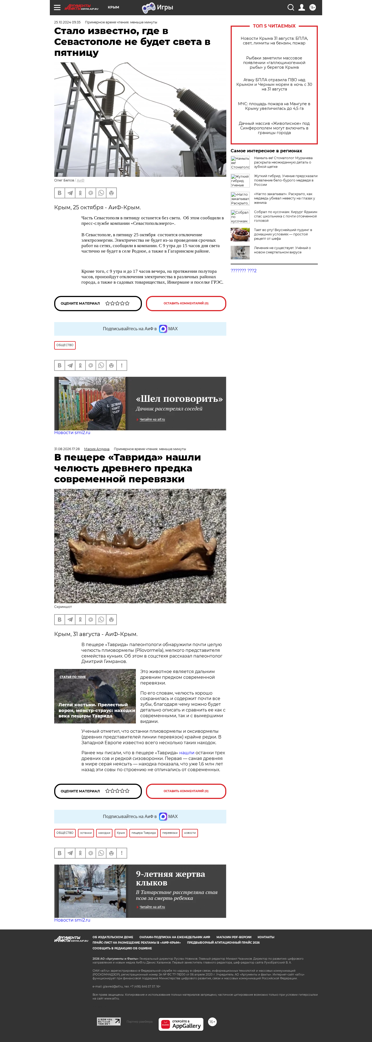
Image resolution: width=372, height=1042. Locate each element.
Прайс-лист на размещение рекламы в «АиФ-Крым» (137, 942)
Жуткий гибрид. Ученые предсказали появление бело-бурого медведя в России (286, 180)
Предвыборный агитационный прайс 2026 (223, 942)
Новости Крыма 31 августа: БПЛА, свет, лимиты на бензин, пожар (274, 41)
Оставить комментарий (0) (186, 303)
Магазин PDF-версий (234, 937)
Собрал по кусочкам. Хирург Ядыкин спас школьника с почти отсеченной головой (285, 216)
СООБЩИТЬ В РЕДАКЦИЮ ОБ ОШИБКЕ (122, 948)
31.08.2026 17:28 (67, 449)
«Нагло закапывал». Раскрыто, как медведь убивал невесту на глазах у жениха (284, 198)
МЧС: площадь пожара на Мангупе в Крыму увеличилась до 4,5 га (274, 106)
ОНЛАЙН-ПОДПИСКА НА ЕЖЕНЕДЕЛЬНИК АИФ (174, 937)
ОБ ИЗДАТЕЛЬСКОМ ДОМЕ (113, 937)
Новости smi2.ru (72, 432)
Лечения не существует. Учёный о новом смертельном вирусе (282, 250)
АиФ (80, 180)
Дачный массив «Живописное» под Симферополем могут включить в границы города (274, 128)
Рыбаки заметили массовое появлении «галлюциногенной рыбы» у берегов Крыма (274, 63)
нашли (187, 752)
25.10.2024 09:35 (67, 22)
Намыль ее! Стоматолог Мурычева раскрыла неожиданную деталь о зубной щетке (283, 162)
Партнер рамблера (140, 1021)
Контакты (266, 937)
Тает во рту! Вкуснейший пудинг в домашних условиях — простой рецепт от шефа (283, 234)
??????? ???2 (244, 270)
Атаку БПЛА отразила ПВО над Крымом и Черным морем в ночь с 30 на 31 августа (274, 85)
